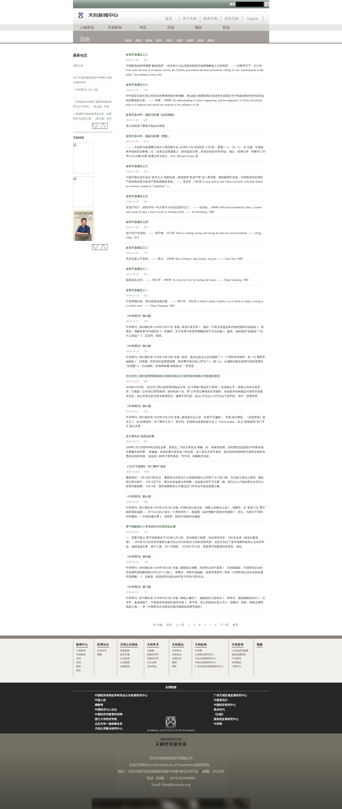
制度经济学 (153, 654)
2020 (190, 40)
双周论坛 (103, 644)
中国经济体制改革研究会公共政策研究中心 (121, 695)
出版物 (150, 650)
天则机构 (201, 644)
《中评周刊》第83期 (138, 346)
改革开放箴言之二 (137, 268)
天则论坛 (176, 654)
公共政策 (125, 658)
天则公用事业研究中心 (109, 728)
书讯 (142, 27)
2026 (128, 40)
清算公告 (78, 65)
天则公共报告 (129, 644)
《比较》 (219, 714)
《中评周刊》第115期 (85, 89)
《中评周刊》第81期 (138, 496)
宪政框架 (125, 650)
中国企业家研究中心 (205, 662)
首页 (168, 19)
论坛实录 (102, 650)
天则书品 (152, 666)
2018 (210, 40)
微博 (174, 662)
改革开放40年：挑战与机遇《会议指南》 (151, 114)
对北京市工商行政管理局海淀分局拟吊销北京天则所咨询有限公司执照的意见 (173, 376)
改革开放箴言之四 (137, 222)
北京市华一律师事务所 (109, 723)
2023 (159, 40)
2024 (149, 40)
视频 (99, 654)
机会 (226, 27)
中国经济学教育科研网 (109, 714)
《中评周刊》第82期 (138, 406)
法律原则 (125, 666)
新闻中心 (82, 644)
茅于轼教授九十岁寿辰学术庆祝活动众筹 (151, 526)
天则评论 (176, 650)
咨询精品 (236, 662)
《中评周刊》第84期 (138, 316)
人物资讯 (87, 27)
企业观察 (125, 662)
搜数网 (99, 704)
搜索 (232, 4)
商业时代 (219, 709)
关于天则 (189, 19)
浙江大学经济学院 (106, 719)
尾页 (235, 624)
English (252, 19)
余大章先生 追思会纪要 (140, 436)
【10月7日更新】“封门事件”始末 (146, 466)
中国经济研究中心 (225, 704)
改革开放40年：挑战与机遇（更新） (148, 136)
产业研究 (236, 658)
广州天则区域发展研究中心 (209, 666)
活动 (170, 27)
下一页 (224, 624)
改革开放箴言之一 (137, 290)
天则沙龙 (176, 658)
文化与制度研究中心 (205, 658)
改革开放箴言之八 (137, 54)
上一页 (180, 624)
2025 (138, 40)
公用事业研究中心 (204, 654)
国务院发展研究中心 (226, 719)
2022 (169, 40)
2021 (180, 40)
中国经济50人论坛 (106, 709)
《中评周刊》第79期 (138, 586)
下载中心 (236, 666)
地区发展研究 (239, 654)
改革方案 (125, 654)
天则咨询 (238, 644)
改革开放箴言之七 (137, 84)
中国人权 (100, 700)
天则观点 (178, 644)
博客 (174, 666)
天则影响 (115, 27)
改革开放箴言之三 (137, 247)
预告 (198, 27)
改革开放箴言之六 (137, 166)
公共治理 (152, 662)
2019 (200, 40)
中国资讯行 (221, 700)
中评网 (198, 650)
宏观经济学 (153, 658)
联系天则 (210, 19)
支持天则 (231, 19)
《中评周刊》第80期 (138, 556)
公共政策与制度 (240, 650)
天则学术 (153, 644)
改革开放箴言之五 (137, 196)
